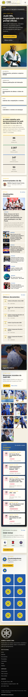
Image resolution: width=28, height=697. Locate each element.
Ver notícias (22, 192)
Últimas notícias (8, 40)
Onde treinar (4, 671)
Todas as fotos (14, 385)
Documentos (4, 656)
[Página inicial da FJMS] (6, 633)
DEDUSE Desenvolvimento (7, 694)
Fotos (2, 663)
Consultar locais (8, 549)
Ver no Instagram (8, 565)
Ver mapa (23, 530)
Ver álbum (6, 385)
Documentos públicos (10, 36)
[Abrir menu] (25, 2)
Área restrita (4, 675)
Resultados (4, 659)
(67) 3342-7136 (5, 686)
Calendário (4, 661)
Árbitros (3, 665)
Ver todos (23, 294)
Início (2, 652)
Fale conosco (4, 673)
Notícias (3, 654)
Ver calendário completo (20, 445)
